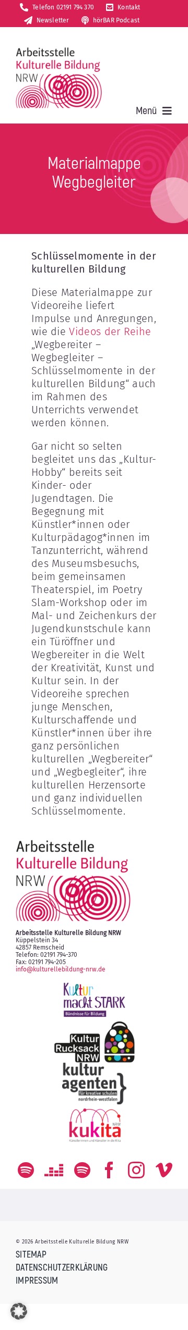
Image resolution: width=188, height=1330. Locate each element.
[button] (19, 1311)
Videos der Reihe (110, 331)
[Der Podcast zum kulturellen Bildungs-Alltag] (82, 1170)
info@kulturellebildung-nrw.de (60, 969)
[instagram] (136, 1170)
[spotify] (26, 1170)
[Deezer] (53, 1170)
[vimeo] (164, 1170)
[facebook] (109, 1170)
